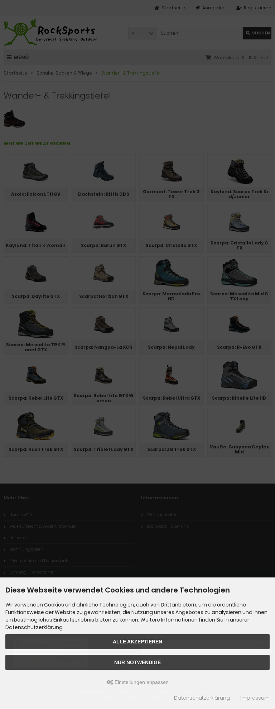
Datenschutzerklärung (202, 697)
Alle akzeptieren (137, 641)
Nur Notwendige (137, 662)
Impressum (255, 697)
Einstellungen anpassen (141, 682)
